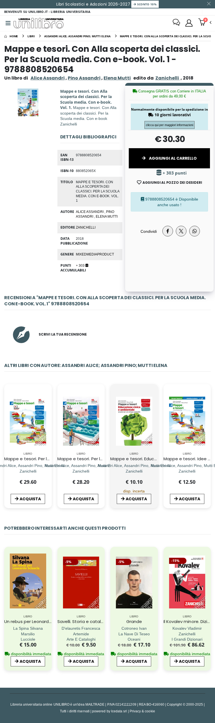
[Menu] (8, 23)
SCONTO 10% (146, 4)
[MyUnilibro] (189, 23)
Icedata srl (119, 711)
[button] (204, 22)
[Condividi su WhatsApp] (194, 231)
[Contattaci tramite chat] (176, 23)
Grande (134, 621)
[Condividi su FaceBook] (167, 231)
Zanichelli (85, 227)
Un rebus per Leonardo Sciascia (37, 621)
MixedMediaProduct (95, 254)
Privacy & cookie (142, 711)
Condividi (149, 231)
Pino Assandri (84, 78)
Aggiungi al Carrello (172, 158)
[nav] (8, 588)
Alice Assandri (48, 78)
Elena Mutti (117, 78)
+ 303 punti (174, 173)
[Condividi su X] (181, 231)
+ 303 (80, 265)
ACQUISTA (30, 499)
